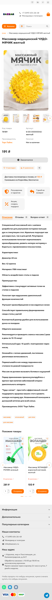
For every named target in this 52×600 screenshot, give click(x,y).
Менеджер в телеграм (32, 16)
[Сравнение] (38, 2)
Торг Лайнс (7, 142)
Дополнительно (11, 517)
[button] (2, 118)
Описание (7, 217)
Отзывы (21, 217)
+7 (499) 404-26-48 (30, 13)
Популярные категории (15, 524)
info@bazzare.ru (12, 544)
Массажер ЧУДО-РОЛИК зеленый (11, 468)
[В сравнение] (23, 444)
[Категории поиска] (22, 26)
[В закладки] (23, 439)
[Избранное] (32, 2)
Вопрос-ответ (39, 217)
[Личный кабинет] (48, 2)
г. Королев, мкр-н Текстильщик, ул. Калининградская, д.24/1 (20, 555)
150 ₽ (39, 177)
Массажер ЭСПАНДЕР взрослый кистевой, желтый (38, 470)
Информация (9, 509)
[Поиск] (47, 26)
